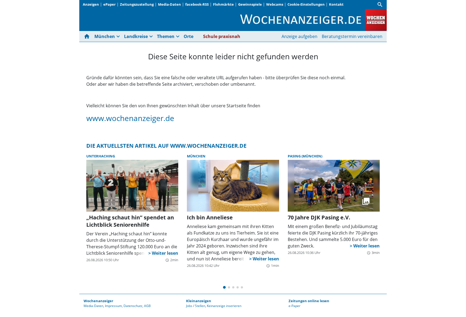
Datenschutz (133, 306)
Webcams (274, 4)
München (196, 156)
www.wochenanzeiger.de (130, 118)
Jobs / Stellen (195, 306)
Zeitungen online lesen (309, 300)
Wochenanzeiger (98, 300)
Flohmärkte (223, 4)
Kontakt (336, 4)
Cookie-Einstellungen (306, 4)
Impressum (113, 306)
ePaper (109, 4)
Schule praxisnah (221, 36)
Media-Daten (169, 4)
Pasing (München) (305, 156)
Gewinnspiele (250, 4)
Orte (188, 36)
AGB (147, 306)
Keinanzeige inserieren (224, 306)
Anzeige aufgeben (299, 36)
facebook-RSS (197, 4)
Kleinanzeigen (198, 300)
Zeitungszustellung (137, 4)
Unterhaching (100, 156)
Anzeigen (91, 4)
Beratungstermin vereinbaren (352, 36)
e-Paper (294, 306)
